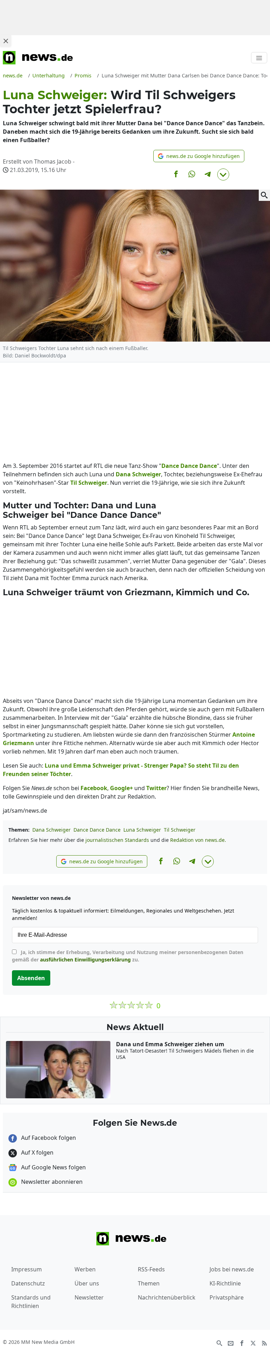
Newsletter (89, 1297)
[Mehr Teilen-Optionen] (223, 174)
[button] (198, 156)
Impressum (26, 1269)
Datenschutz (28, 1283)
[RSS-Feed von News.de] (264, 1342)
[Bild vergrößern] (264, 195)
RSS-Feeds (151, 1269)
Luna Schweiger (142, 829)
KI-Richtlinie (225, 1283)
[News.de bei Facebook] (242, 1342)
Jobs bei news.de (232, 1269)
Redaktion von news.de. (198, 840)
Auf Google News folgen (53, 1167)
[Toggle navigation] (259, 57)
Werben (85, 1269)
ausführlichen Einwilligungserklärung (85, 959)
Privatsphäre (227, 1297)
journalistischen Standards (117, 840)
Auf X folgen (36, 1152)
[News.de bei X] (253, 1342)
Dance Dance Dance (97, 829)
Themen (149, 1283)
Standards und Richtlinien (31, 1302)
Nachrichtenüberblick (166, 1297)
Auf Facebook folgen (48, 1138)
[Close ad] (5, 40)
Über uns (87, 1283)
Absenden (31, 978)
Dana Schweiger (51, 829)
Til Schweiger (179, 829)
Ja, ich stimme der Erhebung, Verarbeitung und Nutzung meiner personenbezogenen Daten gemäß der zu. (127, 956)
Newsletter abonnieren (51, 1182)
